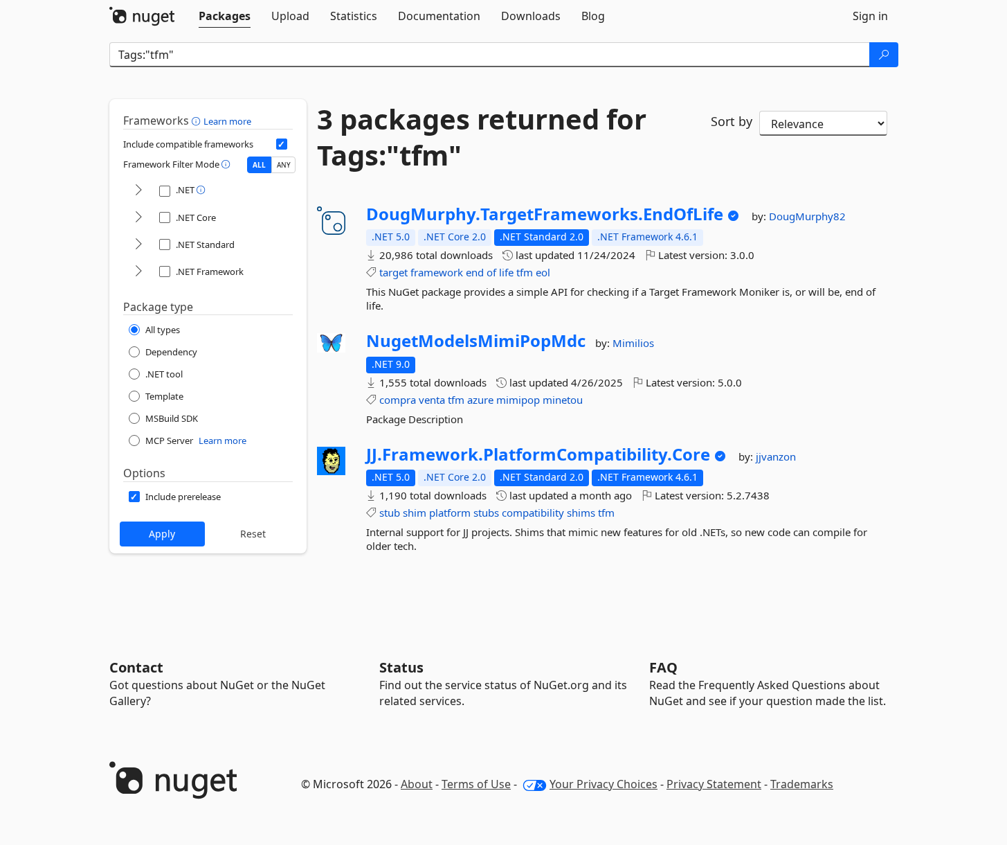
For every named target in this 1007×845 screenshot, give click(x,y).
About (417, 784)
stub (389, 512)
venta (432, 400)
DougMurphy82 (807, 216)
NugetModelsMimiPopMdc (476, 340)
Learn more (227, 121)
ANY (284, 165)
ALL (259, 165)
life (506, 272)
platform (450, 512)
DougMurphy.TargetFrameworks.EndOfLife (544, 214)
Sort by (731, 121)
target (393, 272)
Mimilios (633, 343)
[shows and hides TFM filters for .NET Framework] (138, 271)
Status (401, 667)
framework (436, 272)
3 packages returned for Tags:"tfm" (481, 137)
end (475, 272)
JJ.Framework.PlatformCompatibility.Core (538, 454)
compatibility (533, 512)
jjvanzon (776, 456)
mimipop (518, 400)
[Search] (883, 54)
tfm (524, 272)
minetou (563, 400)
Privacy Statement (713, 784)
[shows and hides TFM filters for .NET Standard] (138, 244)
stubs (486, 512)
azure (480, 400)
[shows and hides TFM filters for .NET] (138, 190)
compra (397, 400)
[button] (197, 120)
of (491, 272)
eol (543, 272)
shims (581, 512)
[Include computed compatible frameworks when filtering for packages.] (282, 144)
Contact (136, 667)
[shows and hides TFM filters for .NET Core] (138, 217)
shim (414, 512)
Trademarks (801, 784)
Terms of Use (476, 784)
